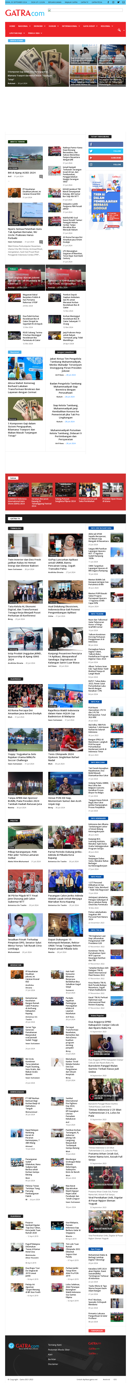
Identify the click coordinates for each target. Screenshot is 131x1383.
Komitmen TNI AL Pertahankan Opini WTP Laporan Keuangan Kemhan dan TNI (97, 955)
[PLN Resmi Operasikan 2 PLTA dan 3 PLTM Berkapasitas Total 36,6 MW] (117, 711)
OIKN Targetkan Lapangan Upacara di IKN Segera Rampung (98, 568)
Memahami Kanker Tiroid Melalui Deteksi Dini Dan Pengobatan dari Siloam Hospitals (73, 1067)
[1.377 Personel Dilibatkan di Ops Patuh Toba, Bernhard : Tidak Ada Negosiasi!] (117, 886)
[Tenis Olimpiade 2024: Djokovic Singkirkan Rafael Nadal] (65, 739)
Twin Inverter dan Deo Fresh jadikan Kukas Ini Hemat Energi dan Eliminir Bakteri (24, 562)
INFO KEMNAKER (98, 818)
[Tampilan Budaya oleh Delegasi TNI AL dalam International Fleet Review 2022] (117, 971)
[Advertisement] (65, 109)
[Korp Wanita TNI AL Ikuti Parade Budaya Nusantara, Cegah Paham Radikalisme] (117, 986)
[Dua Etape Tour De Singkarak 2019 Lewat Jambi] (17, 1271)
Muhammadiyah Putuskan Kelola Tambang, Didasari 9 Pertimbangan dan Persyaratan (66, 434)
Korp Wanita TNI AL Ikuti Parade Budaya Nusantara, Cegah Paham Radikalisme (97, 986)
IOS (115, 1379)
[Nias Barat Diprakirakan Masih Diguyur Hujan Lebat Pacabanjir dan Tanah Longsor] (57, 1189)
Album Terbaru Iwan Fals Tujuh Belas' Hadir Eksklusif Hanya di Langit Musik (99, 670)
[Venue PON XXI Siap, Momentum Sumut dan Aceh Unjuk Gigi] (65, 783)
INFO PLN (95, 701)
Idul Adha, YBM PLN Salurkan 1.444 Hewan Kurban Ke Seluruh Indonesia (99, 728)
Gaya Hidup (89, 26)
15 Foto (12, 495)
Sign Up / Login (38, 2)
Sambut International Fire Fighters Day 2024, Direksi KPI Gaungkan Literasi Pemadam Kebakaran (72, 1108)
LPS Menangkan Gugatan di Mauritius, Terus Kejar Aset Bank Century (73, 255)
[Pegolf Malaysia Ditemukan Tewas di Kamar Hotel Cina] (17, 1247)
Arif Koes (60, 375)
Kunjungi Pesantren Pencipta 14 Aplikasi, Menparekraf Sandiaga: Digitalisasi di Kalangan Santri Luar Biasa (65, 658)
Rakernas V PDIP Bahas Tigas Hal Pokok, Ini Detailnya (65, 282)
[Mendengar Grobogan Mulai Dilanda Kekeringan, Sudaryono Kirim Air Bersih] (57, 1162)
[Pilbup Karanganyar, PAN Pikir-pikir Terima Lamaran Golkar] (25, 837)
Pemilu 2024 (33, 33)
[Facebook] (108, 2)
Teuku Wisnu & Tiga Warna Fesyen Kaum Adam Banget (98, 1288)
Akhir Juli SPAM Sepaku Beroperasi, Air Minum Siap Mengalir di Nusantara (99, 538)
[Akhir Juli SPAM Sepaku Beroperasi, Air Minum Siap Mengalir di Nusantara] (117, 537)
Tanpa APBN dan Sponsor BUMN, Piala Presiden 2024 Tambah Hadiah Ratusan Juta (25, 801)
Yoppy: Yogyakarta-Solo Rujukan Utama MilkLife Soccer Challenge (22, 757)
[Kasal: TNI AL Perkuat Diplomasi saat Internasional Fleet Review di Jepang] (117, 1001)
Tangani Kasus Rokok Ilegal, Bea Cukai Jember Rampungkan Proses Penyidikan (98, 804)
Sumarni (70, 990)
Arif (10, 176)
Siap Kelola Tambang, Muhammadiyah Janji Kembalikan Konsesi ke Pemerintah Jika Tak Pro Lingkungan (66, 411)
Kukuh (60, 396)
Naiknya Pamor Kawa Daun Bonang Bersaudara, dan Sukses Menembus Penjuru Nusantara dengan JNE (72, 153)
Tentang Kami (55, 1345)
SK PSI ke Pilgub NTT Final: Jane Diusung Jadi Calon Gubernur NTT (23, 898)
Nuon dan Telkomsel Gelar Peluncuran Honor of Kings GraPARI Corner (98, 623)
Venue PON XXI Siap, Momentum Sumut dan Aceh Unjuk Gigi (64, 801)
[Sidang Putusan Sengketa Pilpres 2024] (65, 490)
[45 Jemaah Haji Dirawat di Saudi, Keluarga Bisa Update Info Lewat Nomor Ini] (83, 75)
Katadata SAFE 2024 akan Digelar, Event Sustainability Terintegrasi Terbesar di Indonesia (99, 1273)
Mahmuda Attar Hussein (32, 1256)
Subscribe (116, 158)
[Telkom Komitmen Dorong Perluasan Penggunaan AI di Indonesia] (117, 638)
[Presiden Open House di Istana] (113, 490)
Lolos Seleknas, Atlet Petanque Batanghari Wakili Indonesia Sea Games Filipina (73, 1291)
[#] (117, 1258)
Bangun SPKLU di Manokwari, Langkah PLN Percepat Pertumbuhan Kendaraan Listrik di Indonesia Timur (98, 745)
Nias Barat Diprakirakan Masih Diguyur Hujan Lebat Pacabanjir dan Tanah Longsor (73, 1192)
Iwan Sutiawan (15, 242)
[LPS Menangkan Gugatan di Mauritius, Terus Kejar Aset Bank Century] (54, 254)
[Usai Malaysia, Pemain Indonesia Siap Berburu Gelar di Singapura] (57, 1225)
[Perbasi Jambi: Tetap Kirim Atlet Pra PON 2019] (57, 1271)
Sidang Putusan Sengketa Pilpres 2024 (65, 500)
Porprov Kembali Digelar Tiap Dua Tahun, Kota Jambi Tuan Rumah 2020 (33, 1227)
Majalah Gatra (71, 2)
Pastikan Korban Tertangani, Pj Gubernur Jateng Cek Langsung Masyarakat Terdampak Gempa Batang (73, 1139)
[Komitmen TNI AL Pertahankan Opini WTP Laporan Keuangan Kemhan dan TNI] (117, 954)
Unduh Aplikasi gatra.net (87, 1379)
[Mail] (123, 2)
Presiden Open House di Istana (112, 500)
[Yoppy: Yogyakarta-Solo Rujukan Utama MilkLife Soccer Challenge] (25, 739)
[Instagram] (113, 2)
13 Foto (35, 495)
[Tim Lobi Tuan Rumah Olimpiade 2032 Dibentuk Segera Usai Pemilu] (57, 1247)
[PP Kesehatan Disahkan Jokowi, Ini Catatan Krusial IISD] (14, 193)
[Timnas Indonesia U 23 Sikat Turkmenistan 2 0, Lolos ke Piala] (106, 1133)
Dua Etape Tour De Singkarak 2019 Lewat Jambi (33, 1272)
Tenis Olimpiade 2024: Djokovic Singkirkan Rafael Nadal (63, 757)
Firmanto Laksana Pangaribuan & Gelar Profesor (98, 1316)
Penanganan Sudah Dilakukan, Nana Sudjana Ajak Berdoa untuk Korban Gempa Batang (33, 1167)
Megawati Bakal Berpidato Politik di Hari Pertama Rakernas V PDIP (31, 298)
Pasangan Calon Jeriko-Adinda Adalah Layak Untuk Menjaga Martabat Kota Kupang (65, 898)
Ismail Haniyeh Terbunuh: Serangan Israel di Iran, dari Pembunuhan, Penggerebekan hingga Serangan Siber (72, 174)
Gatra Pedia (97, 2)
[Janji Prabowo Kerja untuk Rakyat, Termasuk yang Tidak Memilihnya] (54, 335)
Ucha (50, 616)
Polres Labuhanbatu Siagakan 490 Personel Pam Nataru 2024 (98, 916)
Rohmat (11, 83)
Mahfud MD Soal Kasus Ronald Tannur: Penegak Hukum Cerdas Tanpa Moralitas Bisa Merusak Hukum (72, 223)
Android (106, 1379)
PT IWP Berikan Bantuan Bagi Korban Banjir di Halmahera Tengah (33, 1103)
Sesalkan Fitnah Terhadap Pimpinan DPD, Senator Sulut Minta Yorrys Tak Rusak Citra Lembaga (25, 944)
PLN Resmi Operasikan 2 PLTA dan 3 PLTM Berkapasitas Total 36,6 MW (97, 712)
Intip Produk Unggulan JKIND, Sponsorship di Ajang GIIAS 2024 (25, 656)
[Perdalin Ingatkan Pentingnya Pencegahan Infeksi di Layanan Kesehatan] (57, 1001)
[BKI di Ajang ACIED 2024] (25, 158)
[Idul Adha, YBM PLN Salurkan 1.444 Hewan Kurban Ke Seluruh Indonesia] (117, 728)
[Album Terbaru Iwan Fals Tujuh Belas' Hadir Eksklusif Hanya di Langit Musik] (117, 670)
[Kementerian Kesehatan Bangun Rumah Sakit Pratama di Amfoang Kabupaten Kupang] (17, 1001)
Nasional (23, 26)
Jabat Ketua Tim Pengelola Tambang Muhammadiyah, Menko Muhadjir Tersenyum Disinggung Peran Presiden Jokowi (66, 364)
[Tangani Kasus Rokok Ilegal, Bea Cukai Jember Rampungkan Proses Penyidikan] (117, 804)
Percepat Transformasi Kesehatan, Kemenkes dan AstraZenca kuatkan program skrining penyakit (72, 1037)
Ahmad (29, 1146)
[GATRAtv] (94, 1353)
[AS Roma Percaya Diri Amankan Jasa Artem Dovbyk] (54, 241)
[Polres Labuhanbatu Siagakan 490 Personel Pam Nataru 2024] (117, 916)
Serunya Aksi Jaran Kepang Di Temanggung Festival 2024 (41, 502)
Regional (105, 26)
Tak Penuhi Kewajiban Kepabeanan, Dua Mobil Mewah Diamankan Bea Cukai (98, 772)
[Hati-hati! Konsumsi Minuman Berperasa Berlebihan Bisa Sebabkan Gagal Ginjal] (57, 974)
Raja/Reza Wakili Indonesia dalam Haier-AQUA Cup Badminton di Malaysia (63, 713)
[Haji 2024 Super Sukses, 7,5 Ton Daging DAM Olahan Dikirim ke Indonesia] (83, 53)
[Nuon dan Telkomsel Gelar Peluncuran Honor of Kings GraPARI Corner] (117, 623)
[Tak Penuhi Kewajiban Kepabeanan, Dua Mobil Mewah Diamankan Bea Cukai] (117, 772)
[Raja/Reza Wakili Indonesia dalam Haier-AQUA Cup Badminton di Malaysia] (65, 695)
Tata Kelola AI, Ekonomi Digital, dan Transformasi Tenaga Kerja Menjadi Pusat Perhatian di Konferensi (24, 611)
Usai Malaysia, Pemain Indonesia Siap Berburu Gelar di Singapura (73, 1227)
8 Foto (106, 495)
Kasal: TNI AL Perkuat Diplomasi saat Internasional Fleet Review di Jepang (98, 1001)
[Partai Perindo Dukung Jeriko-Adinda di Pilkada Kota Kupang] (65, 837)
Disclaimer (53, 1364)
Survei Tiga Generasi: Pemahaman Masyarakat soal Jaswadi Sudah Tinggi (32, 1033)
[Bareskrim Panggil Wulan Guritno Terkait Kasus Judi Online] (106, 1089)
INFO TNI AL (96, 930)
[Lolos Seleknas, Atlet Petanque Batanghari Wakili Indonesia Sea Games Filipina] (57, 1287)
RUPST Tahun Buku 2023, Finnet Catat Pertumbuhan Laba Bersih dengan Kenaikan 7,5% (97, 686)
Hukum (52, 26)
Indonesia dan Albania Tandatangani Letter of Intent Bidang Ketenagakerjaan (98, 828)
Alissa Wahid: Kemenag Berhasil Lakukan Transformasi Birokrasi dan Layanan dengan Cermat (24, 387)
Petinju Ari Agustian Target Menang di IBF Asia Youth (33, 1288)
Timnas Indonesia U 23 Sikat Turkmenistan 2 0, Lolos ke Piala (105, 1112)
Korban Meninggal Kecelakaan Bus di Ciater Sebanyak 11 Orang (72, 320)
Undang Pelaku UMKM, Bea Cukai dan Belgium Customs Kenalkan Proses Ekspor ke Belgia (99, 788)
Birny (10, 619)
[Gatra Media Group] (94, 1343)
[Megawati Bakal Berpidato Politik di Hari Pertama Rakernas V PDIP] (14, 297)
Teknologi (13, 555)
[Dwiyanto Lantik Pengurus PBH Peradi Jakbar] (54, 207)
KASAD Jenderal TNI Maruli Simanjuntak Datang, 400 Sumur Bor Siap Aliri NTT (72, 193)
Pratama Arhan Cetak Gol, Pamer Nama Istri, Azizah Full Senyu (105, 1156)
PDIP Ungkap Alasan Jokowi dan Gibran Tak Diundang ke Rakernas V (24, 280)
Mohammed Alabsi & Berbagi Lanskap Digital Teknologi (98, 1257)
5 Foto (83, 495)
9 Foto (59, 495)
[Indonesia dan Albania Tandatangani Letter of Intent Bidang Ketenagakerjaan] (117, 828)
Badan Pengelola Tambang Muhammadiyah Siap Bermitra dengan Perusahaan (65, 388)
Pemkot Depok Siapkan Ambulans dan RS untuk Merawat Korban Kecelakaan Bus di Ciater (71, 301)
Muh (10, 717)
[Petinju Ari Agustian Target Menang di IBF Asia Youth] (17, 1287)
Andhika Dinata (55, 572)
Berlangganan (54, 2)
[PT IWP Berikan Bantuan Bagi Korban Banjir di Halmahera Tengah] (17, 1101)
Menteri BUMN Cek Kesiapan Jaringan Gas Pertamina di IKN (99, 582)
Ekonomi (38, 26)
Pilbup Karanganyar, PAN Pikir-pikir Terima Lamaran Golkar (23, 854)
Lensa (13, 478)
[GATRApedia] (94, 1348)
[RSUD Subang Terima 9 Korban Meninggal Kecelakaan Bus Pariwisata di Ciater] (14, 335)
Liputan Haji (15, 33)
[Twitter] (118, 2)
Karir (50, 1354)
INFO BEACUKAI (98, 762)
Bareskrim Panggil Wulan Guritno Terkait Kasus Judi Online (104, 1068)
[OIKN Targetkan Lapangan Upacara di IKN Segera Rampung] (117, 569)
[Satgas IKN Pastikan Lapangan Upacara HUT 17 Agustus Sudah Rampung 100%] (117, 552)
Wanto (69, 1236)
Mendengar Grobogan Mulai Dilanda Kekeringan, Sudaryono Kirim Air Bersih (73, 1165)
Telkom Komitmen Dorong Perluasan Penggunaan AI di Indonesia (97, 638)
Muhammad (14, 952)
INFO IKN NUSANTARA (101, 528)
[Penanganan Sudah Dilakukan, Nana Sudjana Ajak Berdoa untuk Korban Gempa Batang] (17, 1162)
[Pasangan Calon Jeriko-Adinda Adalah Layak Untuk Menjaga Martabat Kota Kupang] (65, 881)
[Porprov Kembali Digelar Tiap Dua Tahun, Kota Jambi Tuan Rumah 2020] (17, 1225)
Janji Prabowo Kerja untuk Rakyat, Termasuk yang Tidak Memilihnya (73, 336)
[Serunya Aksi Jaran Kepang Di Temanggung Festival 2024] (42, 490)
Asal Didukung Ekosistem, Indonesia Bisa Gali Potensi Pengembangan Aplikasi (64, 609)
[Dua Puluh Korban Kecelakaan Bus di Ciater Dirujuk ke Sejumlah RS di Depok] (14, 319)
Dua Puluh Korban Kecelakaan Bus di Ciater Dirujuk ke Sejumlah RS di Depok (32, 320)
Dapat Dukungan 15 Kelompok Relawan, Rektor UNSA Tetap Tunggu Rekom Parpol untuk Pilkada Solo (64, 944)
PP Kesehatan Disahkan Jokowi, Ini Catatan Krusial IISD (32, 191)
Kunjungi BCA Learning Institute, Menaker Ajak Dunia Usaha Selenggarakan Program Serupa (98, 844)
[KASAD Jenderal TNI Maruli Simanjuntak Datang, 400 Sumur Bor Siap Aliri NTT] (54, 193)
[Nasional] (25, 368)
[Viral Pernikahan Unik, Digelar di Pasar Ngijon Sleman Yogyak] (106, 1221)
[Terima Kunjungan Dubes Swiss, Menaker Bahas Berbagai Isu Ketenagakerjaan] (117, 860)
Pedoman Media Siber (59, 1349)
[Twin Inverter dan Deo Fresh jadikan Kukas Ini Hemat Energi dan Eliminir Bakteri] (25, 545)
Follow (117, 151)
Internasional (69, 26)
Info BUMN (13, 168)
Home (12, 26)
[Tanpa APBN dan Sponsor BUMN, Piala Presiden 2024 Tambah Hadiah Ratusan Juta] (25, 783)
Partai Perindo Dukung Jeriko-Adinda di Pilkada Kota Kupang (65, 854)
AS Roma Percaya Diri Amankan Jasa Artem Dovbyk (72, 239)
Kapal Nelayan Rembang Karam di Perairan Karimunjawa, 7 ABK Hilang (32, 1136)
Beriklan (52, 1359)
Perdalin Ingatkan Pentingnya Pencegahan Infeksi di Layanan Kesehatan (71, 1006)
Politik (11, 848)
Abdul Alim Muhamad (18, 861)
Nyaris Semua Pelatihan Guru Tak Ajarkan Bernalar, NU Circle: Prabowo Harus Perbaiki (25, 233)
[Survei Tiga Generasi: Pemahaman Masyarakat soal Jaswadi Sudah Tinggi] (17, 1030)
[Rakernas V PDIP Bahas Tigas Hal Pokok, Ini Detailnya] (65, 278)
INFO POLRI (96, 876)
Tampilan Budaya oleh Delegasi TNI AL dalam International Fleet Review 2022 (98, 971)
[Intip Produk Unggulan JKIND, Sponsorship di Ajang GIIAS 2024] (25, 638)
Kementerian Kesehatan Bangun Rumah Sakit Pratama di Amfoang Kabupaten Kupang (32, 1006)
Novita (11, 807)
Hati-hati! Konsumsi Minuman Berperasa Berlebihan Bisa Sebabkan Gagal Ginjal (73, 979)
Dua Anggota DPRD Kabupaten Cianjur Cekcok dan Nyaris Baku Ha (104, 1024)
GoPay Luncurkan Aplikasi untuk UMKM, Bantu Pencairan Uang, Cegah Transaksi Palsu (63, 564)
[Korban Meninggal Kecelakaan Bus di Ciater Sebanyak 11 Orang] (54, 319)
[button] (120, 30)
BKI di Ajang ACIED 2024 (21, 172)
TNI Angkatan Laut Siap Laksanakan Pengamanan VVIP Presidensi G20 (97, 940)
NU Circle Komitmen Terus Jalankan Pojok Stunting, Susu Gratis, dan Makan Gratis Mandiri (33, 1067)
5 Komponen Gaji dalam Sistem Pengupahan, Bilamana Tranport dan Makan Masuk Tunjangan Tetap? (22, 429)
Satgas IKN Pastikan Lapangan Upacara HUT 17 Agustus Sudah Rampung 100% (98, 553)
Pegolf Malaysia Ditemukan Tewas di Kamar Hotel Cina (33, 1248)
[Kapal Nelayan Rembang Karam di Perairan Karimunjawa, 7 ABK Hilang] (17, 1133)
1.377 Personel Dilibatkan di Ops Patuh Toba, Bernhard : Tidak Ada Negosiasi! (99, 886)
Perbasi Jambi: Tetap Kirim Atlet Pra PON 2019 (72, 1272)
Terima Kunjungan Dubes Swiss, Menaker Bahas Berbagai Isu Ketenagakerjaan (98, 861)
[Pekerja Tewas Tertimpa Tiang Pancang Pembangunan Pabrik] (17, 1189)
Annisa (11, 287)
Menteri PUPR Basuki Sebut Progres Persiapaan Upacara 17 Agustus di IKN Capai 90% (98, 598)
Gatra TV (84, 2)
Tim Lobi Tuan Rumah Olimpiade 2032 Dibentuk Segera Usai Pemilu (73, 1250)
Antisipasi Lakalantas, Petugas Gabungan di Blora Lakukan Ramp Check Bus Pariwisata (98, 901)
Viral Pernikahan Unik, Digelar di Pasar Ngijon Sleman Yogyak (106, 1200)
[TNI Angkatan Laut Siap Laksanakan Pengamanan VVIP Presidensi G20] (117, 939)
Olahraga (12, 706)
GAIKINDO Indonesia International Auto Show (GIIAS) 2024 (17, 501)
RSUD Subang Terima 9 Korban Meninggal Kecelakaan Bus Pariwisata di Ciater (32, 336)
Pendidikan (13, 225)
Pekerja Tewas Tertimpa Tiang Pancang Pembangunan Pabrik (33, 1190)
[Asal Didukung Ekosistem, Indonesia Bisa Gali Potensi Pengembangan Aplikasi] (65, 592)
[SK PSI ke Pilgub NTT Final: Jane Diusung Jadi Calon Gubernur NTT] (25, 881)
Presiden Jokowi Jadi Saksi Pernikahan (88, 500)
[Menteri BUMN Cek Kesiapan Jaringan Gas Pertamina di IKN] (117, 583)
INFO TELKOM (97, 614)
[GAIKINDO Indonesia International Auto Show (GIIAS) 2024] (18, 490)
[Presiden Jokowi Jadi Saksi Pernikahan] (89, 490)
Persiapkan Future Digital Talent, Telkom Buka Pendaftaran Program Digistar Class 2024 (98, 654)
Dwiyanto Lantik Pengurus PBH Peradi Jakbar (72, 206)
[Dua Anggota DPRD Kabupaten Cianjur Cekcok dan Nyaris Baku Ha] (106, 1046)
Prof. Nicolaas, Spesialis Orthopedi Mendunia (97, 1302)
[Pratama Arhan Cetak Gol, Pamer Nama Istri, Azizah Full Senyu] (106, 1177)
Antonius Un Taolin (57, 861)
